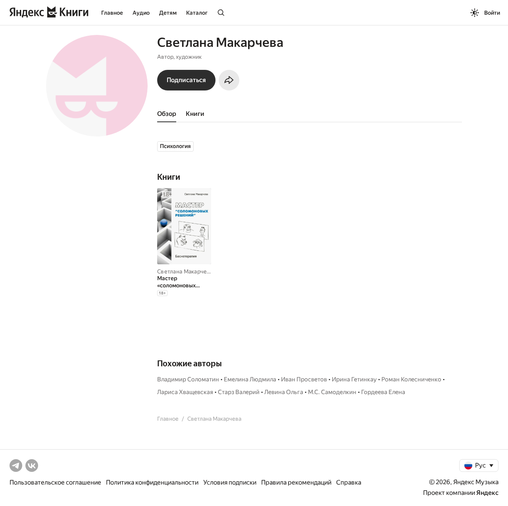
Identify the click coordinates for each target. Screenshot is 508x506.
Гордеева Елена (383, 392)
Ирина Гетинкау (354, 379)
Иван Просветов (304, 379)
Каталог (197, 13)
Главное (112, 13)
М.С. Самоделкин (332, 392)
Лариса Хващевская (185, 392)
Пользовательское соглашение (55, 482)
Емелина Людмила (250, 379)
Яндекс (487, 492)
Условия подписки (229, 482)
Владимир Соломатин (188, 379)
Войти (492, 13)
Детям (168, 13)
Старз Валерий (239, 392)
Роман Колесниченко (411, 379)
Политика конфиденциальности (152, 482)
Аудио (141, 13)
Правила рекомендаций (296, 482)
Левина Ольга (283, 392)
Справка (348, 482)
